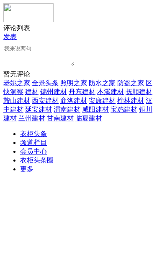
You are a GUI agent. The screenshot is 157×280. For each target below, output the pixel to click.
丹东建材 (82, 91)
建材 (32, 91)
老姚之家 (16, 82)
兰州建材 (31, 118)
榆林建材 (130, 100)
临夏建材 (88, 118)
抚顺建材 (139, 91)
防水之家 (102, 82)
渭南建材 (67, 109)
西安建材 (45, 100)
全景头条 (45, 82)
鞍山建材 (16, 100)
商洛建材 (73, 100)
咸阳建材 (95, 109)
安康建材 (102, 100)
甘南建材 (60, 118)
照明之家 (73, 82)
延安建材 (38, 109)
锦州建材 (53, 91)
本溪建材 (110, 91)
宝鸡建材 (124, 109)
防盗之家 (130, 82)
